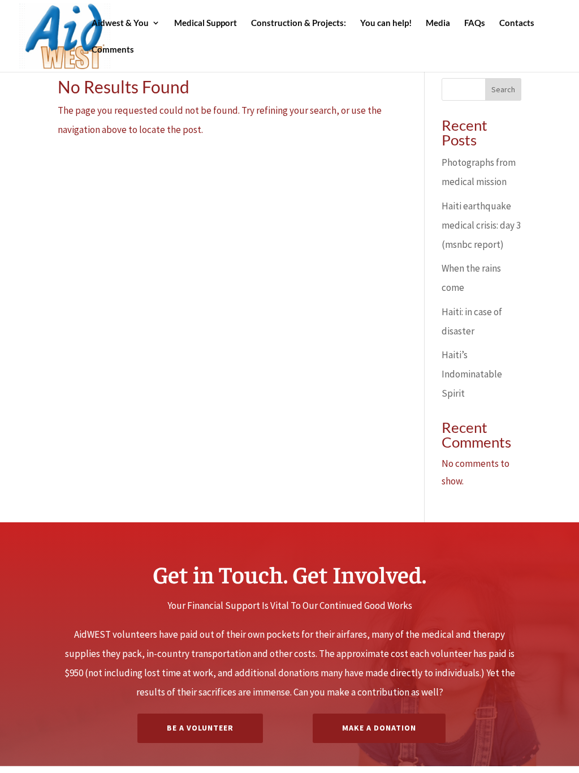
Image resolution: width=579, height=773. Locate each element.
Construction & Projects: (298, 23)
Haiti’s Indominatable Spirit (472, 374)
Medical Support (205, 23)
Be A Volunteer (200, 728)
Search (503, 89)
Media (438, 23)
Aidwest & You (120, 23)
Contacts (516, 23)
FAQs (474, 23)
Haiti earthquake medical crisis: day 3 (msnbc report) (481, 225)
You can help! (386, 23)
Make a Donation (379, 728)
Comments (113, 49)
